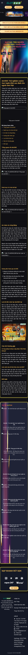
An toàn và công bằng (9, 133)
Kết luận (5, 144)
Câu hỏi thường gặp (8, 141)
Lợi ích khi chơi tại (8, 138)
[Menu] (2, 3)
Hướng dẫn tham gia (8, 135)
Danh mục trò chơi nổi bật (10, 130)
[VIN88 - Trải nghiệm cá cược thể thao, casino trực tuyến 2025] (14, 2)
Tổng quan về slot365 (9, 127)
